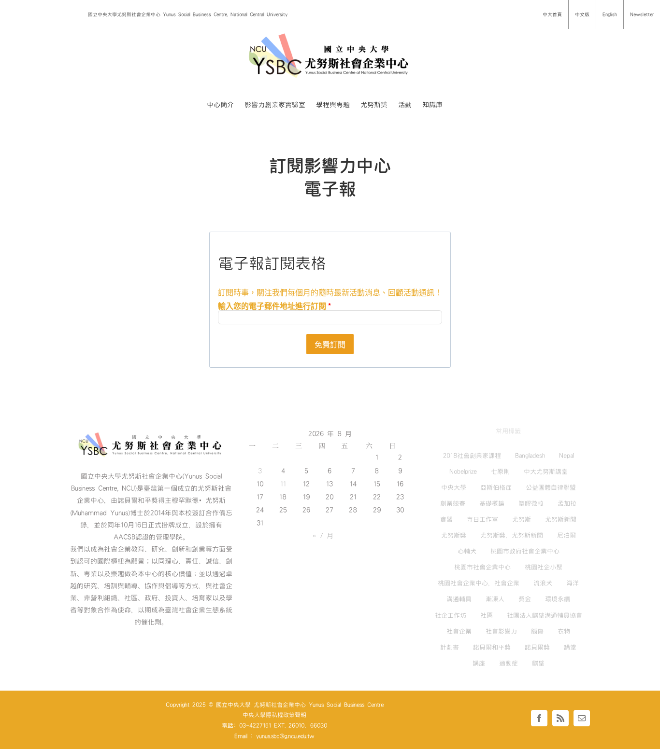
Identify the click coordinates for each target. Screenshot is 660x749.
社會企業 (459, 631)
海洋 (572, 583)
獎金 (524, 599)
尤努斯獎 (453, 535)
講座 (479, 663)
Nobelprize (463, 471)
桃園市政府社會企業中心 (525, 551)
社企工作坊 (450, 615)
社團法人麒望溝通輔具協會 (544, 615)
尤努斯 (521, 519)
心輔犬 (467, 551)
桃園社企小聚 (543, 567)
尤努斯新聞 (560, 519)
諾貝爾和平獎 (492, 647)
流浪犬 (542, 583)
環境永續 (557, 599)
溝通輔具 (459, 599)
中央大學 (453, 487)
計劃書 (449, 647)
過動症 (508, 663)
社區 (486, 615)
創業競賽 (452, 503)
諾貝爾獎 (537, 647)
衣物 (564, 631)
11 (283, 484)
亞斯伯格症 (496, 487)
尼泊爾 (566, 535)
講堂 (570, 647)
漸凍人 (495, 599)
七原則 (500, 471)
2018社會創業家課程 (472, 455)
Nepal (566, 455)
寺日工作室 (482, 519)
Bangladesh (530, 455)
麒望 (538, 663)
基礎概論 (491, 503)
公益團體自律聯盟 (551, 487)
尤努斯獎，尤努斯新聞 (511, 535)
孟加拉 (567, 503)
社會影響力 (501, 631)
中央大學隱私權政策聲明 (274, 715)
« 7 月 (323, 535)
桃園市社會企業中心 (482, 567)
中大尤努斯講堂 (546, 471)
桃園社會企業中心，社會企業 (478, 583)
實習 (446, 519)
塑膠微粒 (531, 503)
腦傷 (537, 631)
